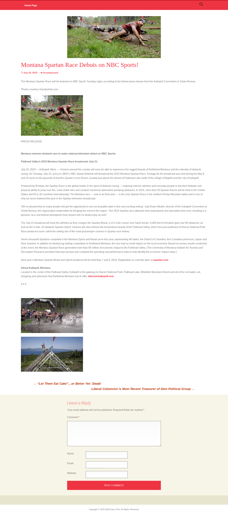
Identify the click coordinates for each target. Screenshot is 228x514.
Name (70, 453)
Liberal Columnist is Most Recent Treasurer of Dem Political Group (143, 389)
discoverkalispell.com (101, 276)
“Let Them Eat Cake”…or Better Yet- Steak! (67, 383)
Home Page (31, 5)
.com (160, 260)
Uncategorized (50, 72)
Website (71, 473)
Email (70, 463)
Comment (73, 417)
